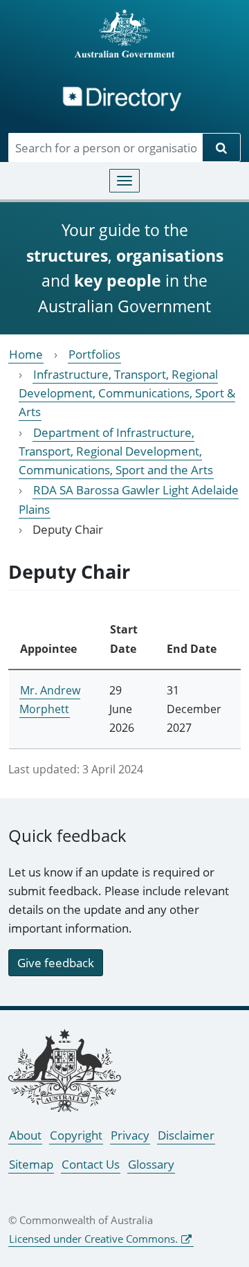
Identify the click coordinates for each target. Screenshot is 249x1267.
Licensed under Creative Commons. (93, 1239)
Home (26, 354)
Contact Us (91, 1164)
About (25, 1135)
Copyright (76, 1135)
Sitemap (31, 1164)
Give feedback (55, 963)
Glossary (151, 1164)
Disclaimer (186, 1135)
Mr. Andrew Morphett (49, 700)
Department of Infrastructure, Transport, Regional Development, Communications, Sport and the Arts (116, 451)
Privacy (130, 1135)
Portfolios (94, 354)
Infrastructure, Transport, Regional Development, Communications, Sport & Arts (127, 393)
